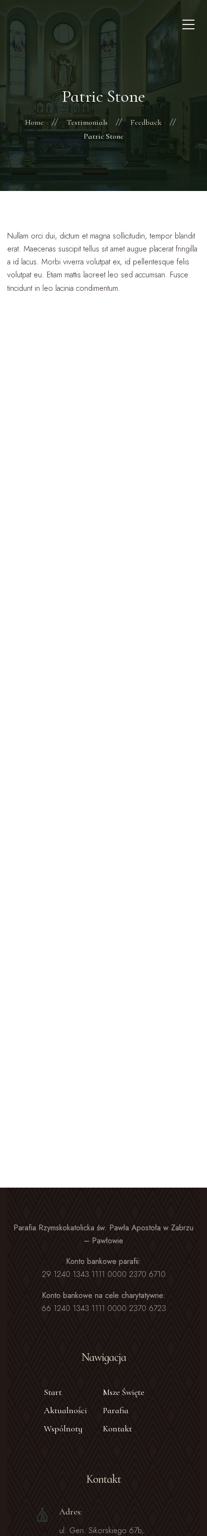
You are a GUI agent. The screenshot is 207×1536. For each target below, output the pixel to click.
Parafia (116, 1410)
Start (53, 1392)
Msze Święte (123, 1392)
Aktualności (65, 1410)
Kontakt (117, 1428)
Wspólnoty (63, 1428)
